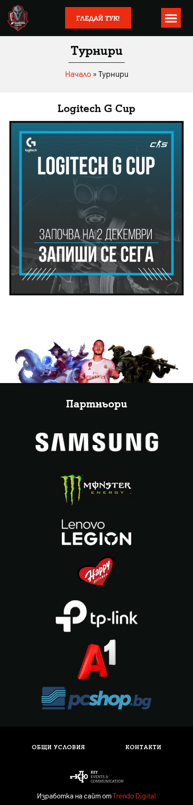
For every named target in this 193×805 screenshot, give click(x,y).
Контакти (144, 747)
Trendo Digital (134, 795)
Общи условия (58, 747)
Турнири (97, 50)
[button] (171, 18)
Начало (78, 73)
